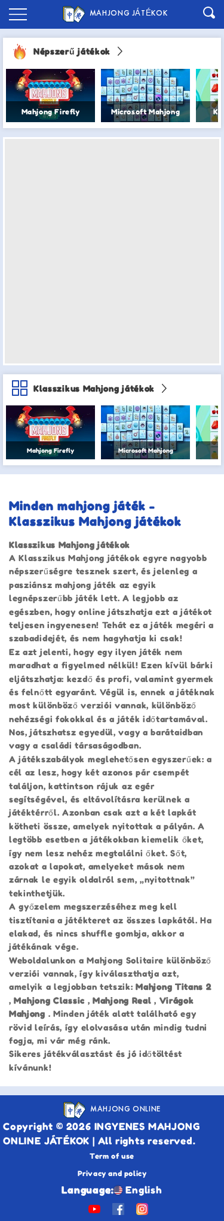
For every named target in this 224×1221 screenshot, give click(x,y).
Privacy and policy (112, 1173)
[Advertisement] (112, 251)
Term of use (112, 1156)
